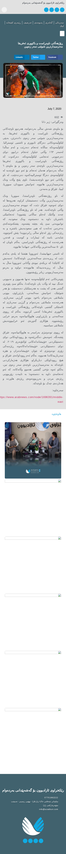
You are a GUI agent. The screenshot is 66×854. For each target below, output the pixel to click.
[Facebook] (62, 10)
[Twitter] (57, 10)
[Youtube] (46, 10)
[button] (4, 9)
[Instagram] (51, 10)
